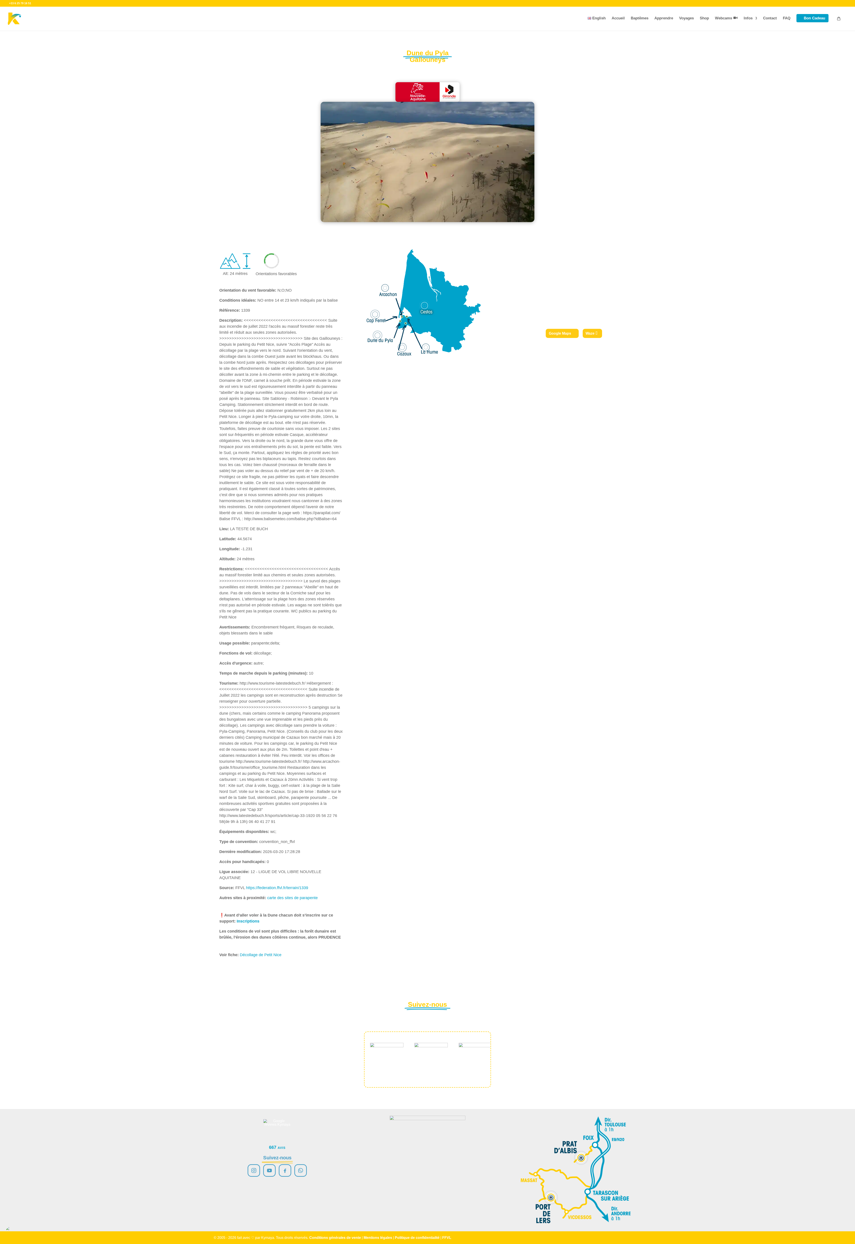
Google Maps (560, 333)
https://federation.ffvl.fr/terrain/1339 (277, 888)
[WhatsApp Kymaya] (300, 1170)
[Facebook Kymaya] (285, 1170)
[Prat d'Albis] (581, 1158)
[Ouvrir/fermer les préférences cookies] (12, 1232)
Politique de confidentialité (417, 1238)
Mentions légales (378, 1238)
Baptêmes (639, 18)
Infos (748, 18)
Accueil (618, 18)
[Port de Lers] (551, 1197)
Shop (704, 18)
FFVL (446, 1238)
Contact (770, 18)
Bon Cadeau (814, 18)
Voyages (686, 18)
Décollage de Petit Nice (260, 955)
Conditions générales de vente (335, 1238)
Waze (590, 333)
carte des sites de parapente (292, 898)
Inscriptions (248, 921)
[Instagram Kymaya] (254, 1170)
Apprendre (663, 18)
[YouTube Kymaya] (269, 1170)
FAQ (786, 18)
